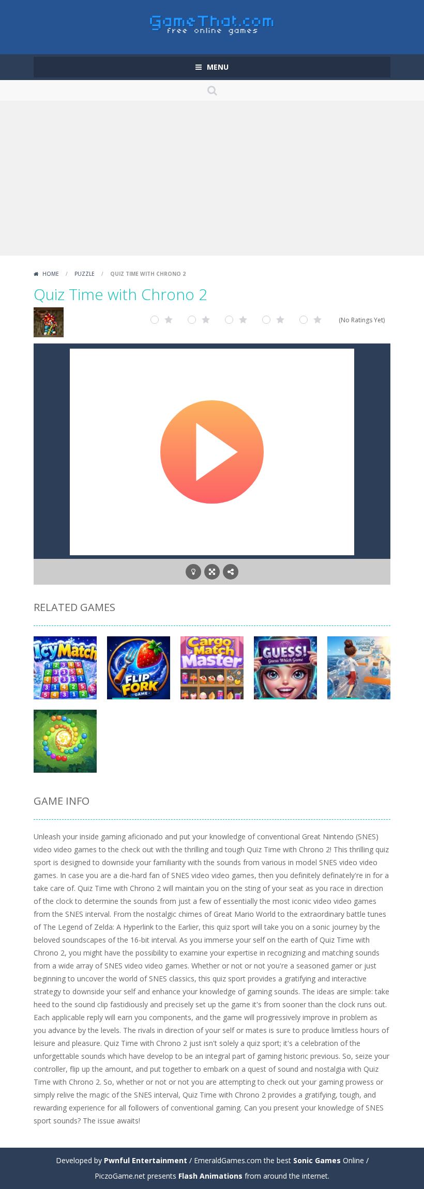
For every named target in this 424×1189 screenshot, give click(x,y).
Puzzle (84, 273)
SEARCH (212, 90)
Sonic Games (317, 1160)
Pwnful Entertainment (145, 1160)
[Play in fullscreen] (212, 572)
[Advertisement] (212, 178)
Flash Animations (210, 1176)
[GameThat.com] (212, 22)
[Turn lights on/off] (193, 572)
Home (50, 273)
